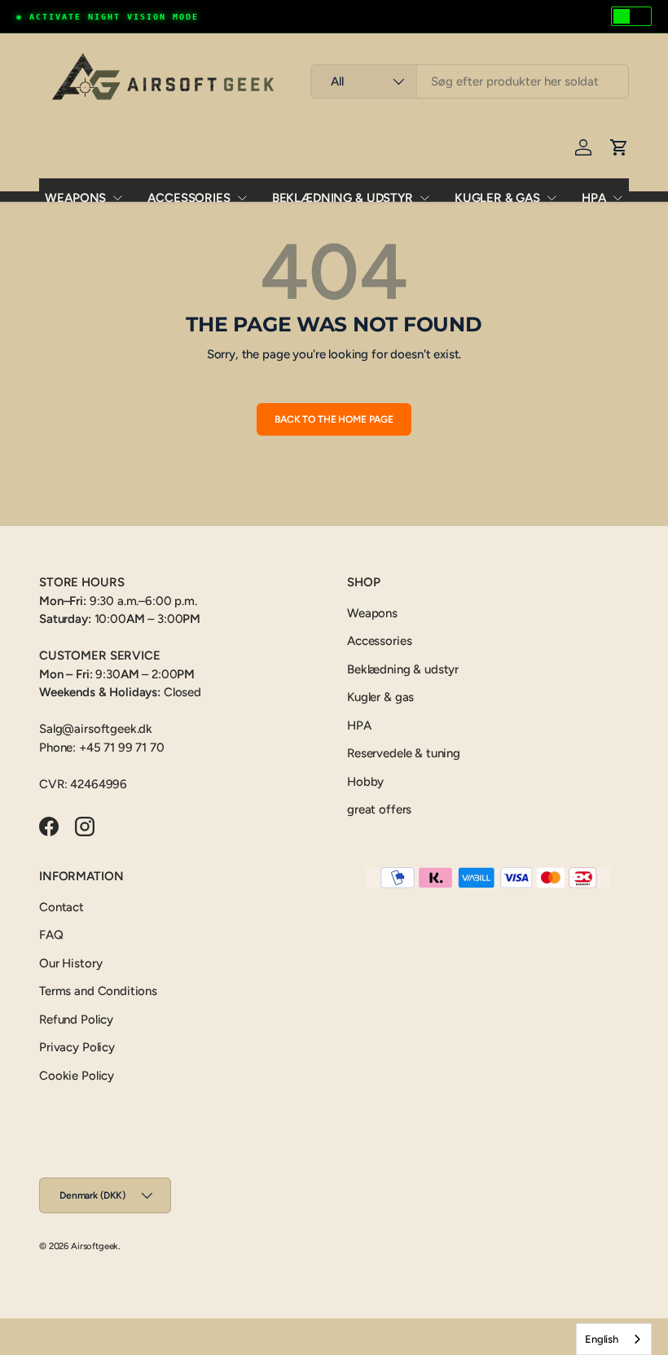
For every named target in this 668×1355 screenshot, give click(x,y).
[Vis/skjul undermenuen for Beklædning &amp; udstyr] (424, 198)
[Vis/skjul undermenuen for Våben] (117, 198)
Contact (61, 907)
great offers (379, 809)
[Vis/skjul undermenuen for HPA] (617, 198)
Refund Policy (76, 1019)
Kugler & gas (497, 198)
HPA (594, 198)
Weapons (75, 198)
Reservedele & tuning (403, 753)
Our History (70, 963)
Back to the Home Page (334, 419)
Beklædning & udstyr (342, 198)
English (601, 1339)
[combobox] (469, 81)
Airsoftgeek (94, 1246)
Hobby (365, 781)
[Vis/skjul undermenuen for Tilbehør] (242, 198)
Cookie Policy (76, 1075)
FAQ (51, 934)
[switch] (631, 16)
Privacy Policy (77, 1047)
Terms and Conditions (98, 991)
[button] (619, 147)
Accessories (188, 198)
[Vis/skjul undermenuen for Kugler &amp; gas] (551, 198)
